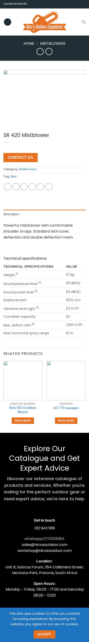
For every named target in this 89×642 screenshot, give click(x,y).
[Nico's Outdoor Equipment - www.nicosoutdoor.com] (44, 22)
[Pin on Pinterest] (40, 187)
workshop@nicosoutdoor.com (45, 550)
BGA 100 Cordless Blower (22, 410)
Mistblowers (52, 43)
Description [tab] (11, 214)
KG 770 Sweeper (66, 408)
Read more (23, 420)
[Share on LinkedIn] (48, 187)
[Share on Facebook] (16, 187)
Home (29, 43)
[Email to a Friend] (32, 187)
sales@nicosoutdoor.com (44, 544)
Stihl (13, 176)
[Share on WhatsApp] (7, 187)
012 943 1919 (44, 528)
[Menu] (7, 22)
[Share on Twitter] (24, 187)
